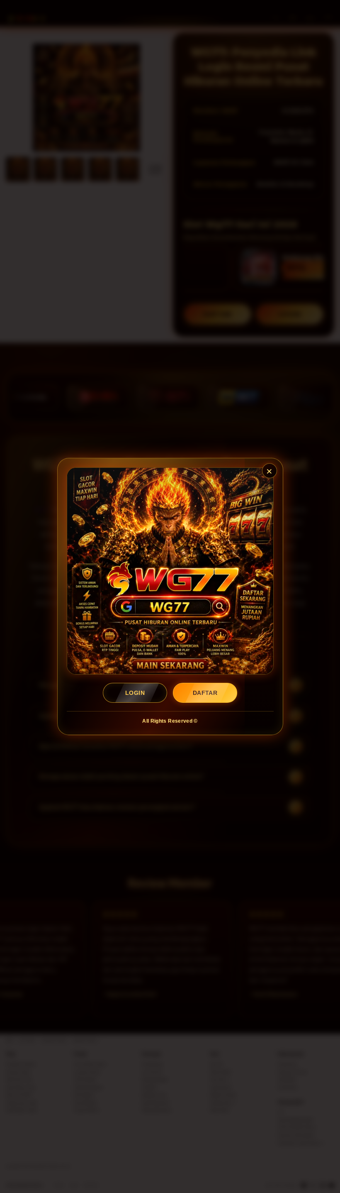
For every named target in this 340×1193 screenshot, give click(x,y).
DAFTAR (205, 692)
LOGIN (135, 692)
